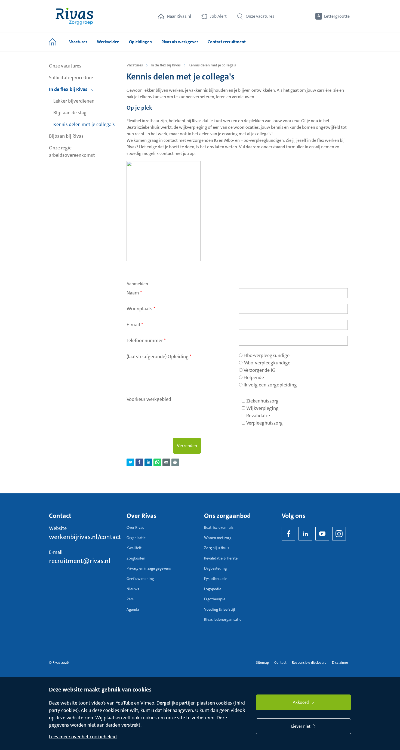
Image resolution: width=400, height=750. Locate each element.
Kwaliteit (134, 547)
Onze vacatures (65, 66)
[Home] (74, 16)
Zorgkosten (136, 558)
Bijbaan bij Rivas (66, 136)
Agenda (133, 609)
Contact (280, 662)
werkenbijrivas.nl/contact (85, 537)
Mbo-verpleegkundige (267, 362)
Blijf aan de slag (70, 112)
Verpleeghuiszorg (264, 423)
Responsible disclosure (309, 662)
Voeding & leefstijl (219, 609)
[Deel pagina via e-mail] (166, 462)
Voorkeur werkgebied (149, 399)
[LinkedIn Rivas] (305, 533)
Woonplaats (141, 308)
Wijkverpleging (262, 408)
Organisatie (136, 537)
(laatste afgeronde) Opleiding (159, 356)
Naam (134, 293)
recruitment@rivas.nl (79, 561)
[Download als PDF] (175, 462)
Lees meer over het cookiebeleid (83, 736)
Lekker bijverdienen (73, 101)
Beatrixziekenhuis (218, 527)
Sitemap (262, 662)
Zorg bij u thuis (216, 547)
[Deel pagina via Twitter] (130, 462)
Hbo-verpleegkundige (267, 355)
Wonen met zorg (217, 537)
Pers (130, 599)
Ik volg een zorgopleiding (270, 385)
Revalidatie (258, 415)
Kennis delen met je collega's (84, 124)
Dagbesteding (215, 568)
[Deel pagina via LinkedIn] (148, 462)
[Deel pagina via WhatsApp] (157, 462)
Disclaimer (340, 662)
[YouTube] (322, 533)
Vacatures (135, 65)
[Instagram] (339, 533)
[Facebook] (288, 533)
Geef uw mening (140, 578)
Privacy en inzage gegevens (149, 568)
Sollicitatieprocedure (71, 77)
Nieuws (133, 588)
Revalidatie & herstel (221, 558)
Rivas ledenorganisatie (222, 619)
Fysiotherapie (215, 578)
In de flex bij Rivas (68, 89)
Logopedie (212, 588)
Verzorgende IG (259, 370)
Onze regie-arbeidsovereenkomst (72, 151)
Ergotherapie (214, 599)
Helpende (254, 377)
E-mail (135, 324)
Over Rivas (135, 527)
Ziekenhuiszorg (262, 401)
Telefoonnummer (146, 340)
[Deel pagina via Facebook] (139, 462)
